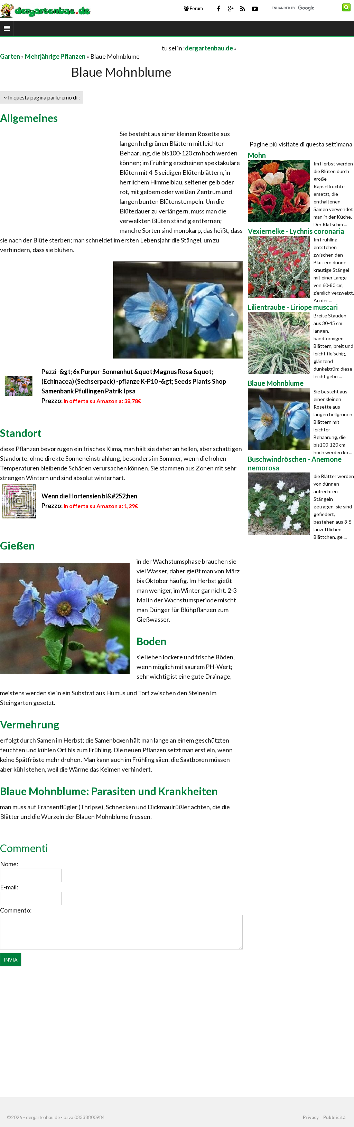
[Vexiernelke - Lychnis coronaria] (281, 267)
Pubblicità (334, 1117)
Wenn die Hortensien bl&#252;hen (89, 496)
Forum (196, 8)
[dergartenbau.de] (45, 10)
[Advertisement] (81, 47)
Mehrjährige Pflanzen (55, 56)
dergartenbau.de (209, 48)
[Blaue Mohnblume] (281, 419)
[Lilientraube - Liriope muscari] (281, 343)
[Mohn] (281, 191)
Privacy (311, 1117)
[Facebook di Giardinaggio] (218, 8)
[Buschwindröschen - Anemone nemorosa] (281, 503)
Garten (10, 56)
